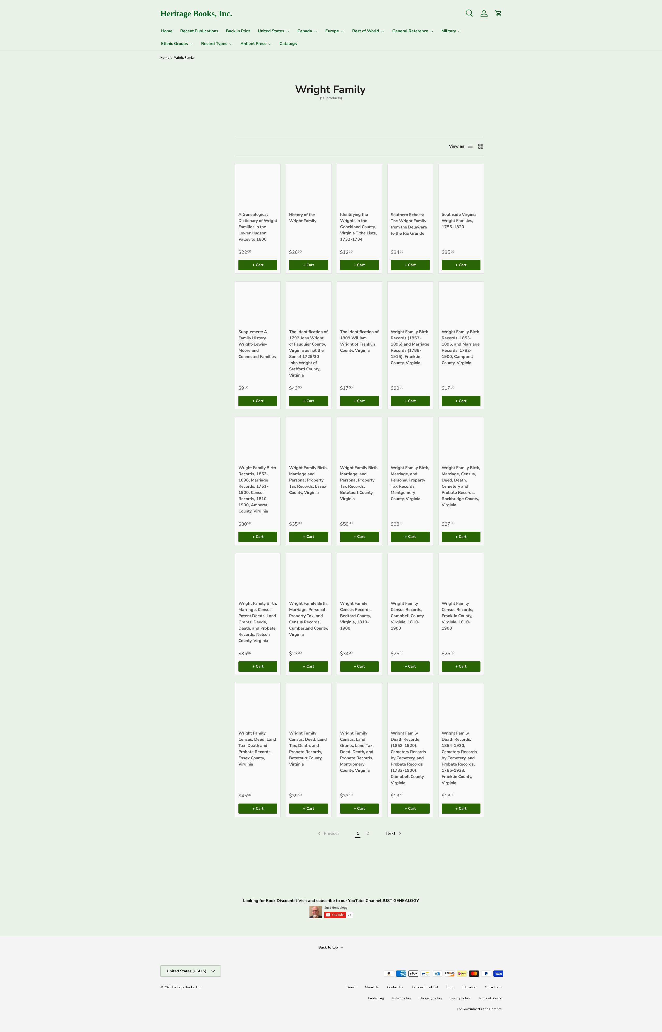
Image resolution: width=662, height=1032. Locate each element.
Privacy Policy (460, 998)
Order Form (493, 987)
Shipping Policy (430, 998)
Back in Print (238, 31)
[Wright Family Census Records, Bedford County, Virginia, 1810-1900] (359, 575)
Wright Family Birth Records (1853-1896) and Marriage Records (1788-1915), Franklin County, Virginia (410, 347)
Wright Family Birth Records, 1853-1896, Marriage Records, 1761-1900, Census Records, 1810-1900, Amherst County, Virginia (257, 489)
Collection (173, 182)
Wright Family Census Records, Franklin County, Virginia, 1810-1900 (457, 616)
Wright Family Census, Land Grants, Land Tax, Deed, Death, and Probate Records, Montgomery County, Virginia (357, 751)
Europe (332, 31)
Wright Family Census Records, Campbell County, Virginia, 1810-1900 (408, 616)
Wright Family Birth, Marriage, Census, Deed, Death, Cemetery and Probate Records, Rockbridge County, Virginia (461, 486)
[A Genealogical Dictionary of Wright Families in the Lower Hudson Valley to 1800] (257, 186)
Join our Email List (425, 987)
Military (448, 31)
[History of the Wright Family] (308, 186)
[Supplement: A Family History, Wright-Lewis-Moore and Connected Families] (257, 304)
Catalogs (288, 44)
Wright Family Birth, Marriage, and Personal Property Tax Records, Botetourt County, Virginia (359, 483)
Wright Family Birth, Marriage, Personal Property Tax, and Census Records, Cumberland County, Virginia (308, 619)
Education (469, 987)
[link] (328, 833)
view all (203, 127)
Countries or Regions (175, 143)
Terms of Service (490, 998)
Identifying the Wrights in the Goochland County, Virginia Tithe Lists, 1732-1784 (358, 227)
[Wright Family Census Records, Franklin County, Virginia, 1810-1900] (461, 575)
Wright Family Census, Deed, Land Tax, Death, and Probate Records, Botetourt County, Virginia (308, 748)
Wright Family (184, 57)
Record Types (214, 44)
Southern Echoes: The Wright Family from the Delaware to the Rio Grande (409, 224)
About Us (372, 987)
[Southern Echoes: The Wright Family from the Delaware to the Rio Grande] (410, 186)
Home (166, 31)
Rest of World (365, 31)
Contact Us (395, 987)
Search (351, 987)
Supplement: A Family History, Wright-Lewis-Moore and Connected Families (257, 344)
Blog (450, 987)
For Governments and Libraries (479, 1009)
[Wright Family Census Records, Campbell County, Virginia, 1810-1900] (410, 575)
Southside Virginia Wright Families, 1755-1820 (459, 221)
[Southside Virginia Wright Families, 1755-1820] (461, 186)
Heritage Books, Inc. (186, 987)
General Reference (410, 31)
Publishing (376, 998)
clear (207, 181)
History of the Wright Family (302, 218)
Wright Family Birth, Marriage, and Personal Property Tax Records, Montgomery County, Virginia (410, 483)
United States (271, 31)
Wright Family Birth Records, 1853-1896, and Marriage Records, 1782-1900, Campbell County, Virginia (461, 347)
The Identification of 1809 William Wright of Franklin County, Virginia (359, 341)
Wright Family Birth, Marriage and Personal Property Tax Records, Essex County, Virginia (308, 480)
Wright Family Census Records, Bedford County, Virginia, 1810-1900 (356, 616)
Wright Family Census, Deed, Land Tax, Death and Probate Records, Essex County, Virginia (257, 748)
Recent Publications (199, 31)
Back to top (328, 947)
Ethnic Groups (174, 44)
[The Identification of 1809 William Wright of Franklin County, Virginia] (359, 304)
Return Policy (401, 998)
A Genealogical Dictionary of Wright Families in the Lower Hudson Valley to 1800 (257, 227)
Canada (304, 31)
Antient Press (253, 44)
